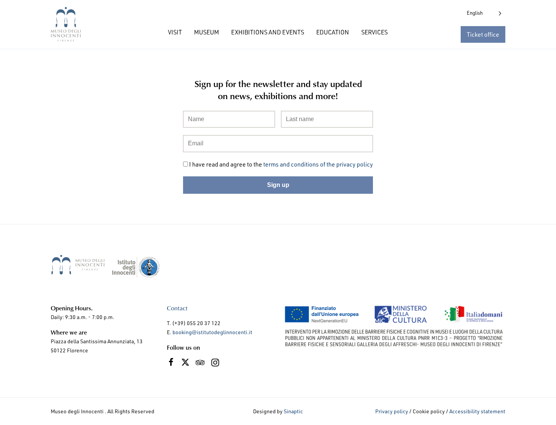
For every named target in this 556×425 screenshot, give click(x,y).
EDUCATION (332, 32)
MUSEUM (206, 32)
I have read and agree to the (281, 164)
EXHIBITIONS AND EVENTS (267, 32)
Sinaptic (293, 411)
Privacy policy (391, 411)
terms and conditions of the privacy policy (318, 164)
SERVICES (374, 32)
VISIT (175, 32)
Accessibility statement (477, 411)
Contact (177, 308)
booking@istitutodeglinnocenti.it (212, 332)
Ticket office (483, 34)
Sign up (278, 185)
